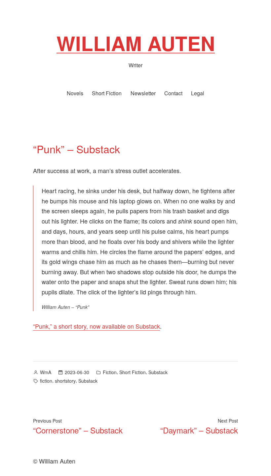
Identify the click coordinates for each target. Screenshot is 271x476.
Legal (197, 93)
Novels (75, 93)
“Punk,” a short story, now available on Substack (96, 326)
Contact (173, 93)
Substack (158, 372)
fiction (46, 380)
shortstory (65, 380)
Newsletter (143, 93)
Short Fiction (107, 93)
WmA (45, 372)
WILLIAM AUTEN (136, 43)
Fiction (110, 372)
